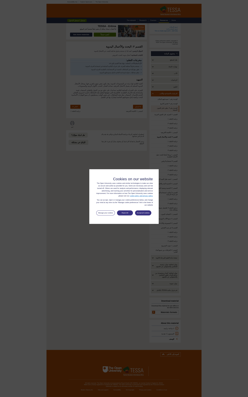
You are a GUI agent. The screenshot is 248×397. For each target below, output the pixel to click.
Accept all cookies (143, 213)
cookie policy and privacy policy (141, 196)
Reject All (125, 213)
